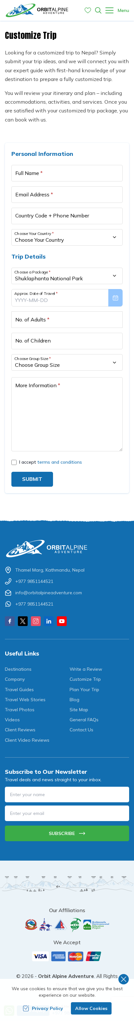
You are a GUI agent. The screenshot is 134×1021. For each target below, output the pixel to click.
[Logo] (67, 549)
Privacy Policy (47, 1008)
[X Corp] (23, 621)
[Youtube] (62, 621)
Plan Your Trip (84, 689)
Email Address (34, 194)
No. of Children (33, 340)
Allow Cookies (91, 1008)
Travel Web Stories (25, 699)
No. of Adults (32, 319)
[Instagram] (36, 621)
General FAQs (84, 720)
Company (15, 679)
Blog (74, 699)
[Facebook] (10, 621)
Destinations (18, 669)
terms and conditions (59, 462)
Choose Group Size (32, 358)
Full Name (29, 173)
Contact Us (81, 730)
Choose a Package (32, 272)
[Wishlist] (88, 10)
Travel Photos (19, 710)
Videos (12, 720)
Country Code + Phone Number (52, 215)
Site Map (79, 710)
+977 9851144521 (34, 581)
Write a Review (86, 669)
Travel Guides (19, 689)
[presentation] (67, 298)
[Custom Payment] (67, 956)
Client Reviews (20, 730)
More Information (37, 385)
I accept (50, 462)
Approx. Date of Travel (36, 293)
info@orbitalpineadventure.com (48, 593)
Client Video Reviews (27, 740)
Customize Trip (85, 679)
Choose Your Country (34, 233)
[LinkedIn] (49, 621)
